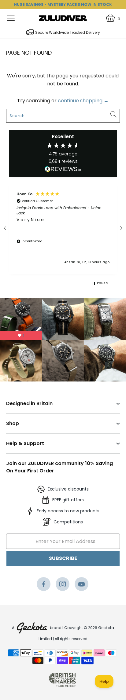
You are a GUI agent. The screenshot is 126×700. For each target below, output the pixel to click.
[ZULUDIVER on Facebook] (43, 585)
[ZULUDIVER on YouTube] (81, 585)
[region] (63, 228)
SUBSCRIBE (63, 558)
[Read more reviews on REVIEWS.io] (63, 170)
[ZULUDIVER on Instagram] (62, 585)
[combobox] (63, 116)
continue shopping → (83, 100)
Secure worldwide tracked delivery (67, 32)
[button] (5, 228)
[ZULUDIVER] (63, 18)
